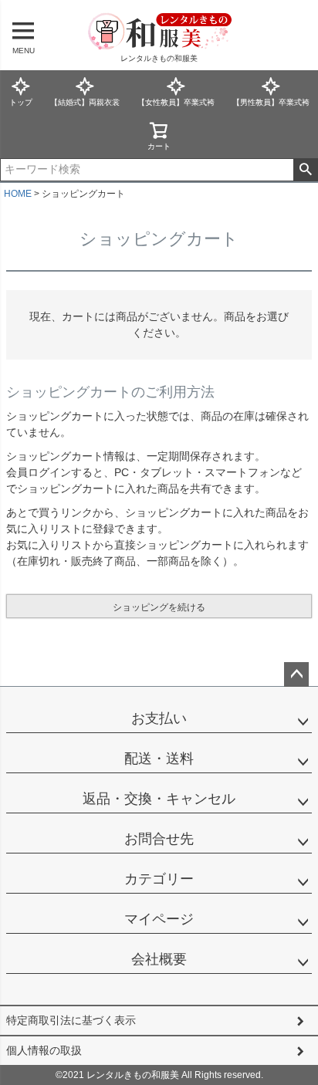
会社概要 (159, 959)
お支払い (159, 718)
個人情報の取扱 (44, 1050)
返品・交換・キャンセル (159, 798)
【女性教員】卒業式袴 (176, 102)
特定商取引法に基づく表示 (71, 1020)
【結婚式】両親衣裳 (85, 102)
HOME (18, 193)
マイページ (159, 919)
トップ (20, 102)
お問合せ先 (159, 839)
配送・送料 (159, 758)
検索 (305, 170)
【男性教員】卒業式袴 (271, 102)
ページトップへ (296, 674)
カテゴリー (159, 879)
